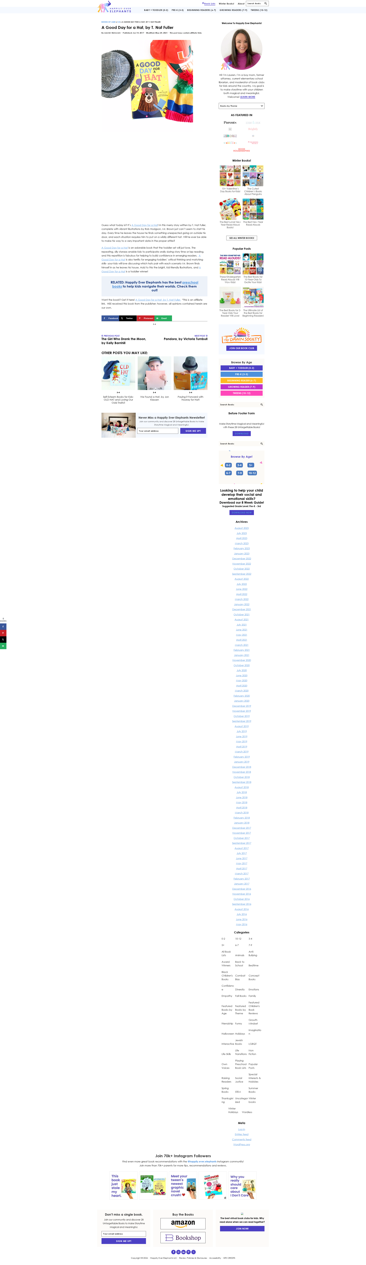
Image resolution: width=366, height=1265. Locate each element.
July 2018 (242, 792)
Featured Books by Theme (240, 1010)
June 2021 (241, 629)
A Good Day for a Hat (145, 225)
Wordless (247, 1112)
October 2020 (242, 665)
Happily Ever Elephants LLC (163, 1258)
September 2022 (241, 573)
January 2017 (241, 883)
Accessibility (215, 1258)
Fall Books (240, 995)
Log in (241, 1129)
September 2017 (241, 843)
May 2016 (241, 924)
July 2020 (242, 670)
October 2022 (242, 568)
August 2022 (242, 578)
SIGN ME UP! (193, 430)
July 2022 (242, 583)
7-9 (250, 945)
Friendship (227, 1023)
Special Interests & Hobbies (255, 1078)
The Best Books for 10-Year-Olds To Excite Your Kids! (253, 279)
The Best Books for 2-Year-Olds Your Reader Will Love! (230, 313)
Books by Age (108, 22)
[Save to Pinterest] (3, 633)
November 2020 (241, 660)
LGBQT (252, 1043)
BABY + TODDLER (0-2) (241, 368)
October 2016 (242, 898)
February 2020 (242, 695)
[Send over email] (3, 646)
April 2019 (241, 746)
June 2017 (241, 858)
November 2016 (241, 893)
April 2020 (241, 685)
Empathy (227, 995)
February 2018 (242, 817)
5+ (223, 945)
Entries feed (241, 1134)
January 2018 (241, 822)
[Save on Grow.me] (175, 318)
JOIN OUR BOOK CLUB (241, 348)
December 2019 (241, 705)
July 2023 (242, 533)
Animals (239, 955)
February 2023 (242, 548)
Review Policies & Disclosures (193, 1258)
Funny (238, 1023)
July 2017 (242, 853)
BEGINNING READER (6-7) (241, 380)
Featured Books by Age (227, 1010)
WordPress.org (241, 1144)
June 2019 (241, 736)
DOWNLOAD (241, 433)
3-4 (118, 22)
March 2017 (241, 873)
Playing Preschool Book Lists (240, 1064)
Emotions (254, 989)
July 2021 (242, 624)
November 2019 (241, 710)
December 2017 (241, 827)
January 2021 (241, 655)
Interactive (228, 1043)
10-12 (238, 938)
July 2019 (242, 731)
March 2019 (241, 751)
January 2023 (241, 553)
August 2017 (242, 848)
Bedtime (253, 965)
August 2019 (242, 726)
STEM (238, 1091)
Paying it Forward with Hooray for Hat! (190, 398)
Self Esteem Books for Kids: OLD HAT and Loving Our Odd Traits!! (118, 399)
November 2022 (241, 563)
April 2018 (241, 807)
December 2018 (241, 766)
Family (252, 995)
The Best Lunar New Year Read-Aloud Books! (230, 225)
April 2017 (241, 868)
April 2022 (241, 594)
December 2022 (241, 558)
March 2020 (241, 690)
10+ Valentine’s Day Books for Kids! (230, 190)
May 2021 (241, 634)
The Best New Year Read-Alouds (253, 223)
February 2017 (242, 878)
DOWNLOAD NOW (242, 512)
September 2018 (241, 782)
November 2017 (241, 832)
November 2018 (241, 771)
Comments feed (241, 1139)
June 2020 (241, 675)
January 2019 (241, 761)
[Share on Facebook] (3, 626)
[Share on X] (3, 639)
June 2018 (241, 797)
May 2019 (241, 741)
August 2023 (242, 528)
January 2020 (241, 700)
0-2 (223, 938)
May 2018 (241, 802)
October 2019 (242, 716)
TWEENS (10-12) (241, 393)
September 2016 (241, 903)
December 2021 (241, 609)
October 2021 (242, 614)
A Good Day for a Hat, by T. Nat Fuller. (158, 299)
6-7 (237, 945)
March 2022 (241, 599)
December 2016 (241, 888)
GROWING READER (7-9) (241, 386)
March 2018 (241, 812)
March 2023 (241, 543)
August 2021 (242, 619)
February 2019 (242, 756)
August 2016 (242, 909)
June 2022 (241, 588)
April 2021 (241, 639)
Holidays (240, 1033)
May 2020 (241, 680)
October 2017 (242, 838)
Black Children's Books (227, 975)
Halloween (228, 1033)
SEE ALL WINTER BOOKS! (241, 238)
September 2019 (241, 721)
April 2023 (241, 538)
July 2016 (242, 914)
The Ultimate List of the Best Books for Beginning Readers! (253, 313)
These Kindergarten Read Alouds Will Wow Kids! (230, 279)
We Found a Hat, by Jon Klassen (154, 398)
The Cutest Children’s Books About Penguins (253, 191)
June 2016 (241, 919)
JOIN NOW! (242, 1228)
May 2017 (241, 863)
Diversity (240, 989)
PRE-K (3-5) (241, 374)
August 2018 (242, 787)
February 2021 (242, 649)
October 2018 (242, 777)
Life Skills (226, 1053)
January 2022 (241, 604)
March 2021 (241, 644)
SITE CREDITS (229, 1258)
